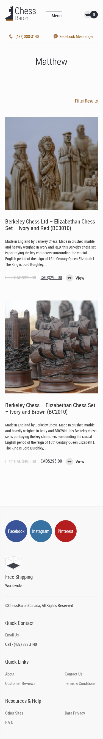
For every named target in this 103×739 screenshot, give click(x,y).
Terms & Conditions (80, 683)
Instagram (40, 531)
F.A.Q (9, 722)
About (10, 674)
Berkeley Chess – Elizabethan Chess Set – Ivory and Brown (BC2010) (50, 408)
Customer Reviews (20, 683)
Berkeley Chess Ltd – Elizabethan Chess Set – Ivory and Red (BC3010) (50, 224)
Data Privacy (75, 713)
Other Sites (14, 713)
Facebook (16, 531)
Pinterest (65, 531)
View (80, 278)
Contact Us (74, 674)
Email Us (12, 635)
